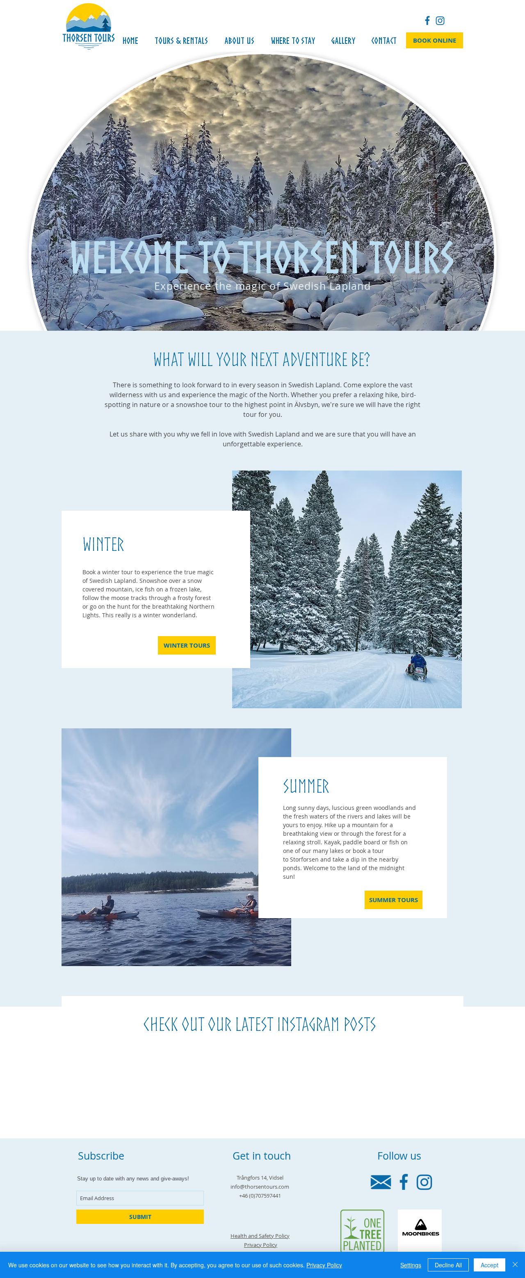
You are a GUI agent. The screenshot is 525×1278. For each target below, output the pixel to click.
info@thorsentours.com (260, 1186)
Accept (489, 1265)
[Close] (515, 1264)
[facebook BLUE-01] (427, 20)
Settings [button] (410, 1265)
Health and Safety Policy (260, 1235)
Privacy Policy (260, 1244)
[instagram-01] (440, 20)
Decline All (448, 1265)
